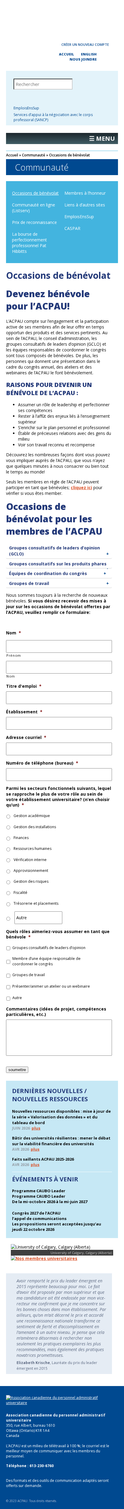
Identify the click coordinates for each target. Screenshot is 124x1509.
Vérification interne (30, 859)
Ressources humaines (32, 848)
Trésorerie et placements (36, 903)
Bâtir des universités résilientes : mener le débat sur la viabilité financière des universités (61, 1140)
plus (36, 1128)
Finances (21, 837)
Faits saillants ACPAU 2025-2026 (43, 1159)
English (89, 54)
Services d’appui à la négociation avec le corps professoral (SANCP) (53, 117)
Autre (17, 997)
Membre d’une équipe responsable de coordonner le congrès (46, 961)
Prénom (13, 655)
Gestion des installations (35, 826)
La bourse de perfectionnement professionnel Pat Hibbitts (29, 242)
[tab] (59, 550)
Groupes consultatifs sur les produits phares (58, 564)
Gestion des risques (31, 881)
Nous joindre (83, 59)
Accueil (66, 54)
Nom (10, 676)
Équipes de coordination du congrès (48, 573)
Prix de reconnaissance (34, 222)
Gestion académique (32, 815)
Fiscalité (20, 892)
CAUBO (62, 18)
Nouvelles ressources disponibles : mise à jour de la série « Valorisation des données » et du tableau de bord (61, 1116)
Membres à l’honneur (85, 193)
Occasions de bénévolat (35, 193)
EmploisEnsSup (26, 108)
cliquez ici (81, 487)
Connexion (37, 45)
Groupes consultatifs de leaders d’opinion (48, 947)
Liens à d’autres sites (84, 205)
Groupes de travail (29, 583)
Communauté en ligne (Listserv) (33, 207)
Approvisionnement (31, 870)
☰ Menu (102, 138)
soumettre (17, 1069)
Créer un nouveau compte (85, 44)
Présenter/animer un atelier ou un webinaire (51, 986)
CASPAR (72, 228)
